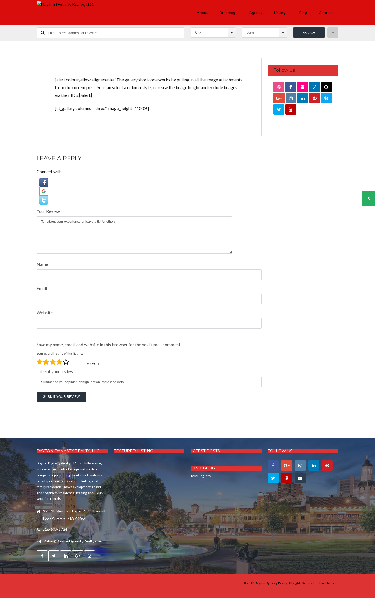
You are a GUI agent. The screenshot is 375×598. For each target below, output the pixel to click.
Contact (326, 12)
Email (42, 288)
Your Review (48, 211)
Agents (255, 12)
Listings (280, 12)
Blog (303, 12)
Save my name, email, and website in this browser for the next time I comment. (109, 344)
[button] (149, 182)
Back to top (327, 583)
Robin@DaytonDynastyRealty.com (72, 541)
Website (45, 312)
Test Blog (203, 467)
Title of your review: (55, 371)
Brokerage (228, 12)
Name (42, 264)
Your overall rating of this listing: (60, 353)
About (202, 12)
